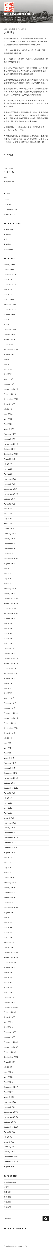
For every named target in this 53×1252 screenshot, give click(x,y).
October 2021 (10, 344)
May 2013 (8, 808)
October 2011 (9, 903)
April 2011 (8, 932)
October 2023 (10, 284)
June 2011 (8, 922)
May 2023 (8, 294)
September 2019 (11, 454)
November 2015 (11, 663)
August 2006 (9, 1132)
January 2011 (9, 947)
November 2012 (11, 838)
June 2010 (8, 977)
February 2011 (10, 942)
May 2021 (8, 369)
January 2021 (9, 384)
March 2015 (9, 698)
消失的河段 (8, 229)
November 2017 (11, 549)
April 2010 (8, 987)
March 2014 (9, 758)
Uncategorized (10, 1182)
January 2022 (9, 334)
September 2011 (11, 908)
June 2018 (8, 514)
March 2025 (9, 270)
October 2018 (10, 499)
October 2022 (10, 309)
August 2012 (9, 853)
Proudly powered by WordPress (16, 1246)
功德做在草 (8, 249)
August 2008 (9, 1062)
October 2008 (10, 1052)
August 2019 (9, 459)
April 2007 (8, 1092)
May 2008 (8, 1077)
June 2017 (8, 574)
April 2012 (8, 873)
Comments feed (10, 209)
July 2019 (8, 464)
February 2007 (10, 1102)
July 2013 (8, 798)
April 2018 (8, 524)
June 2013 (8, 803)
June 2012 (8, 863)
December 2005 (11, 1157)
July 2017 (8, 569)
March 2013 (9, 818)
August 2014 (9, 733)
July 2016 (8, 623)
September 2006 (11, 1127)
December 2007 (11, 1087)
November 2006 (11, 1117)
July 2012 (8, 858)
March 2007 (9, 1097)
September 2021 (11, 349)
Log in (6, 199)
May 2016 (8, 633)
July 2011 (7, 917)
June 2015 (8, 688)
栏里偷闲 (7, 1192)
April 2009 (8, 1027)
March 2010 (9, 992)
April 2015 (8, 693)
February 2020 (10, 434)
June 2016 (8, 628)
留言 (5, 239)
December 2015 (11, 658)
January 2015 (9, 708)
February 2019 (10, 479)
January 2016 (9, 653)
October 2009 (10, 1012)
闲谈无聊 (10, 155)
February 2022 (10, 329)
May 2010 (8, 982)
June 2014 (8, 743)
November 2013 (11, 778)
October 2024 (10, 275)
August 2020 (9, 404)
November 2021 (11, 339)
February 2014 (10, 763)
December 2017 (11, 544)
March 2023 (9, 299)
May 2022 (8, 319)
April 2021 (8, 374)
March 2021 (9, 379)
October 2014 (10, 723)
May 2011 (8, 927)
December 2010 (11, 952)
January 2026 (9, 265)
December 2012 (11, 833)
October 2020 (10, 394)
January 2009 (9, 1037)
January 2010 (9, 1002)
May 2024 (8, 279)
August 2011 (9, 913)
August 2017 (9, 564)
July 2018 (8, 509)
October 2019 (10, 449)
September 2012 (11, 848)
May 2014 (8, 748)
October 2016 (10, 608)
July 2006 (8, 1137)
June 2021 (8, 364)
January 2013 (9, 828)
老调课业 (7, 1197)
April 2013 (8, 813)
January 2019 (9, 484)
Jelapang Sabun (19, 14)
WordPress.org (10, 214)
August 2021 (9, 354)
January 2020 (9, 439)
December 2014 (11, 713)
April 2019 (8, 474)
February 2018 (10, 534)
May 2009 (8, 1022)
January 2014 (9, 768)
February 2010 (10, 997)
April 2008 (8, 1082)
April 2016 (8, 638)
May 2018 (8, 519)
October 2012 (10, 843)
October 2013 (10, 783)
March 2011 (9, 937)
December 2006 (11, 1112)
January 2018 (9, 539)
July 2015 (8, 683)
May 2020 (8, 419)
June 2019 (8, 469)
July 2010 (8, 972)
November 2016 (11, 603)
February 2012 (10, 883)
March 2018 (9, 529)
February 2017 (10, 589)
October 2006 (10, 1122)
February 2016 (10, 648)
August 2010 (9, 967)
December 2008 (11, 1042)
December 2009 (11, 1007)
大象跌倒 (7, 244)
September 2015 (11, 673)
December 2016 (11, 598)
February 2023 (10, 304)
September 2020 (11, 399)
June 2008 (8, 1072)
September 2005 (11, 1162)
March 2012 (9, 878)
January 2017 (9, 594)
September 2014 (11, 728)
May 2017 (8, 579)
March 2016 (9, 643)
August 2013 (9, 793)
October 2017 (10, 554)
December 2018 (11, 489)
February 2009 (10, 1032)
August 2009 (9, 1017)
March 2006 (9, 1142)
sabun (22, 29)
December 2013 (11, 773)
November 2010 (11, 957)
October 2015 (10, 668)
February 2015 (10, 703)
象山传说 (7, 234)
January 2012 (9, 888)
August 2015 (9, 678)
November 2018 (11, 494)
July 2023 (8, 289)
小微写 (6, 1187)
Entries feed (9, 204)
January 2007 (9, 1107)
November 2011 (11, 898)
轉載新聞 (7, 1202)
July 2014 (8, 738)
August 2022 (9, 314)
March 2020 (9, 429)
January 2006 (9, 1152)
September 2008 (11, 1057)
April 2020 (8, 424)
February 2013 (10, 823)
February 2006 (10, 1147)
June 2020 (8, 414)
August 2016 (9, 618)
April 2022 (8, 324)
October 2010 (10, 962)
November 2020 (11, 389)
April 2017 (8, 584)
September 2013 (11, 788)
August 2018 (9, 504)
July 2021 (8, 359)
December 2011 (10, 893)
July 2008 (8, 1067)
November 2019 (11, 444)
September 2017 (11, 559)
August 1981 (9, 1167)
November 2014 (11, 718)
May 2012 (8, 868)
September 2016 (11, 613)
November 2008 (11, 1047)
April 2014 (8, 753)
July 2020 (8, 409)
